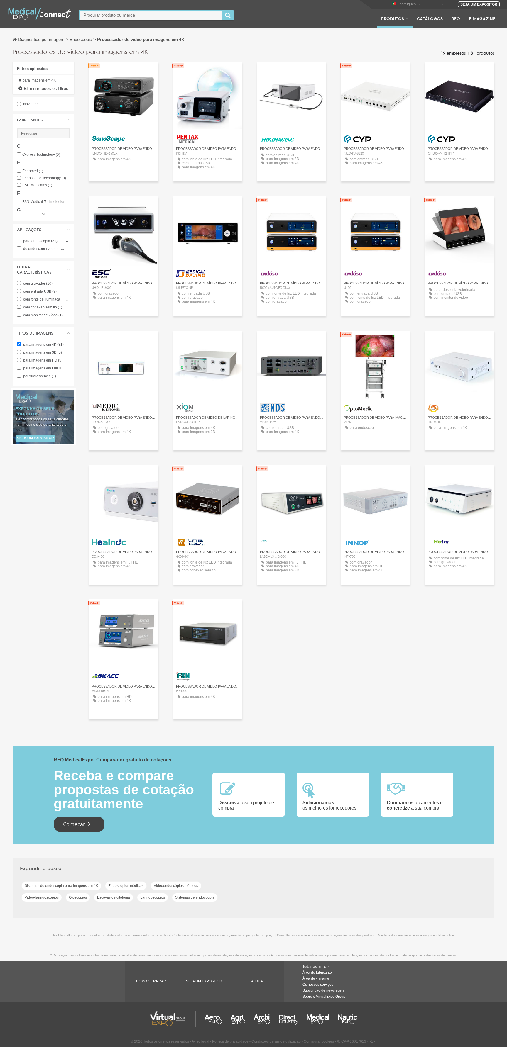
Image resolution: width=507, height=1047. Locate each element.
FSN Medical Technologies (46, 202)
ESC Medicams (37, 185)
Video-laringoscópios (42, 897)
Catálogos (430, 18)
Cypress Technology (41, 154)
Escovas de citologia (113, 897)
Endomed (32, 171)
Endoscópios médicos (125, 886)
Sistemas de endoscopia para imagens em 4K (61, 886)
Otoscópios (78, 897)
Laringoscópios (152, 897)
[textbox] (150, 15)
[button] (43, 120)
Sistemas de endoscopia (194, 897)
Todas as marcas (315, 967)
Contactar (123, 71)
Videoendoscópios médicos (176, 886)
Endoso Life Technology (44, 178)
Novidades (31, 104)
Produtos (392, 18)
